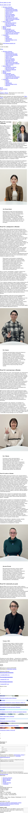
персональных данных (19, 754)
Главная (2, 92)
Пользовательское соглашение (7, 803)
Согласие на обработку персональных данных (10, 802)
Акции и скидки (9, 11)
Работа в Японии (7, 21)
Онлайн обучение (7, 28)
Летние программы (9, 14)
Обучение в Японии (7, 7)
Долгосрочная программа (11, 9)
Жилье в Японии (7, 26)
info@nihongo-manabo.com (9, 43)
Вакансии (7, 41)
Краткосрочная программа (11, 10)
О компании (5, 35)
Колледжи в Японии (10, 15)
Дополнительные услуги (11, 39)
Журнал (4, 27)
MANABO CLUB (9, 16)
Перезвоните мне (4, 774)
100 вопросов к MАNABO (11, 18)
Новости (7, 36)
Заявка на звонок (9, 20)
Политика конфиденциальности (9, 804)
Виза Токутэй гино (9, 24)
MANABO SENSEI (9, 30)
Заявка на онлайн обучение (11, 33)
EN (1, 87)
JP (2, 87)
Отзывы (7, 37)
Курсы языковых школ (10, 31)
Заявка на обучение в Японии (12, 19)
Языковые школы (9, 8)
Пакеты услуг (8, 13)
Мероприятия (8, 38)
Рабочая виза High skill (10, 25)
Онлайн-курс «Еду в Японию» (12, 32)
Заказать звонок (3, 88)
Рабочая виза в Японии (10, 22)
